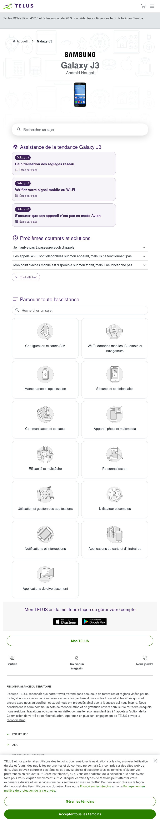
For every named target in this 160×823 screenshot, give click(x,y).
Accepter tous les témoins (80, 814)
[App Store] (65, 622)
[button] (152, 6)
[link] (80, 641)
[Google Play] (94, 622)
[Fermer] (155, 761)
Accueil (22, 41)
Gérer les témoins (80, 801)
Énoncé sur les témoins (95, 786)
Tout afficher (28, 277)
